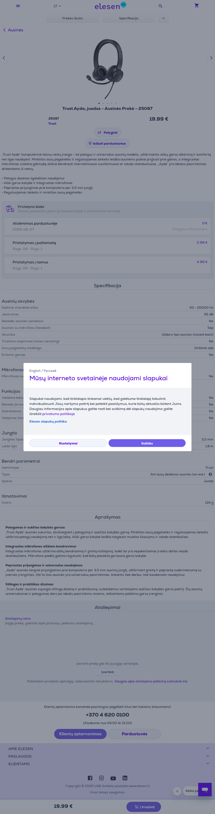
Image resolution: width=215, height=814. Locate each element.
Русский (50, 371)
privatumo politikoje (58, 413)
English (35, 371)
